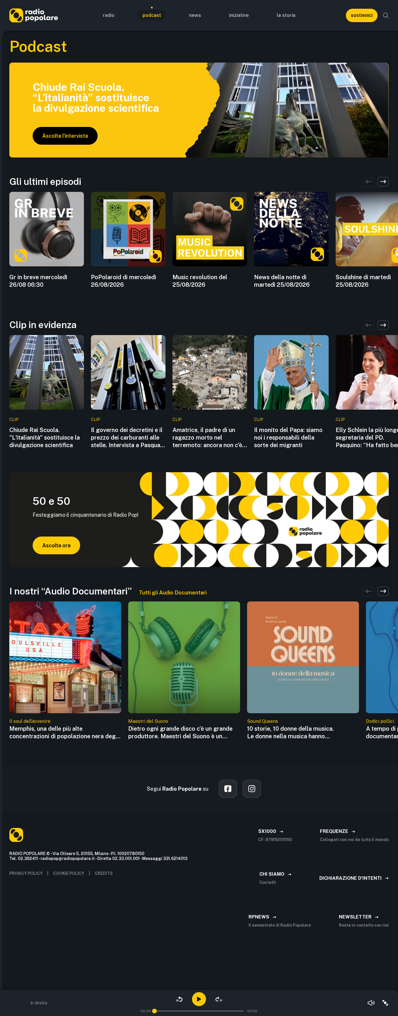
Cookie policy (68, 873)
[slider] (154, 1011)
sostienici (362, 15)
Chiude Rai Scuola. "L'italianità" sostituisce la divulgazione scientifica (44, 437)
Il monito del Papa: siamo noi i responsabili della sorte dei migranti (288, 437)
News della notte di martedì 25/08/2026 (282, 281)
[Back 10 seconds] (179, 999)
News (195, 15)
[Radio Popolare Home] (33, 15)
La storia (286, 15)
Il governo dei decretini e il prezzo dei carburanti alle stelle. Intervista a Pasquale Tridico (128, 437)
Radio (109, 15)
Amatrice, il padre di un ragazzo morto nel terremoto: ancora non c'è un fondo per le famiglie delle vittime (207, 437)
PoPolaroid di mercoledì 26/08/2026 (123, 281)
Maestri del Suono (148, 721)
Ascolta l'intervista (65, 136)
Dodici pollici (380, 721)
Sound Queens (262, 721)
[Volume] (371, 1002)
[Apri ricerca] (386, 15)
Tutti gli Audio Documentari (173, 593)
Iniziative (239, 15)
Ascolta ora (56, 545)
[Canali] (385, 1002)
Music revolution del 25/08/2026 (199, 281)
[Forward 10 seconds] (218, 999)
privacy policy (26, 873)
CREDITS (104, 873)
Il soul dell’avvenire (29, 721)
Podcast (151, 15)
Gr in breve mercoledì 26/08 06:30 (38, 281)
